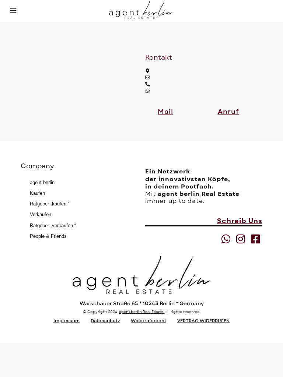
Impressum (66, 321)
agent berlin (42, 182)
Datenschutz (105, 321)
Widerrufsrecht (148, 321)
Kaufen (37, 193)
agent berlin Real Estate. (142, 311)
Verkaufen (40, 214)
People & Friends (48, 236)
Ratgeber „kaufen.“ (49, 204)
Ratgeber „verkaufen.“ (53, 225)
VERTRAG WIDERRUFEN (203, 321)
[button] (165, 112)
